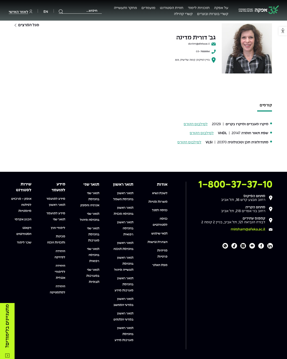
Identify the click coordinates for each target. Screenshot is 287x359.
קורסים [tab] (266, 105)
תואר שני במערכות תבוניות (92, 276)
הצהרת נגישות (157, 242)
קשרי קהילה (183, 14)
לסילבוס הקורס (196, 124)
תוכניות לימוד (199, 8)
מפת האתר (159, 265)
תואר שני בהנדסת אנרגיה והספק (89, 199)
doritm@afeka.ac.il (199, 44)
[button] (283, 31)
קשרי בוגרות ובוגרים (212, 14)
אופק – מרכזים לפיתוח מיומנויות (21, 205)
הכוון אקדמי (23, 219)
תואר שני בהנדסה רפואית (93, 255)
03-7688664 (203, 51)
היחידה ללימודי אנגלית (60, 271)
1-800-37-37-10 (235, 184)
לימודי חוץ (58, 228)
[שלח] (61, 11)
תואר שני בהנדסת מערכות (93, 234)
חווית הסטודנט (171, 8)
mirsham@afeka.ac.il (248, 229)
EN (45, 11)
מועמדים (148, 8)
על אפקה (221, 8)
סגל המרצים (28, 25)
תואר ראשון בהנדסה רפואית (125, 228)
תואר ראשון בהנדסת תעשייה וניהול (123, 263)
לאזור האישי (18, 12)
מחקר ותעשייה (125, 8)
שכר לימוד (24, 242)
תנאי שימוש (159, 233)
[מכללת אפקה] (259, 10)
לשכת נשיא (159, 193)
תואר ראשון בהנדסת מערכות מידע (124, 284)
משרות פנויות (157, 201)
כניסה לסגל (159, 210)
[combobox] (80, 11)
